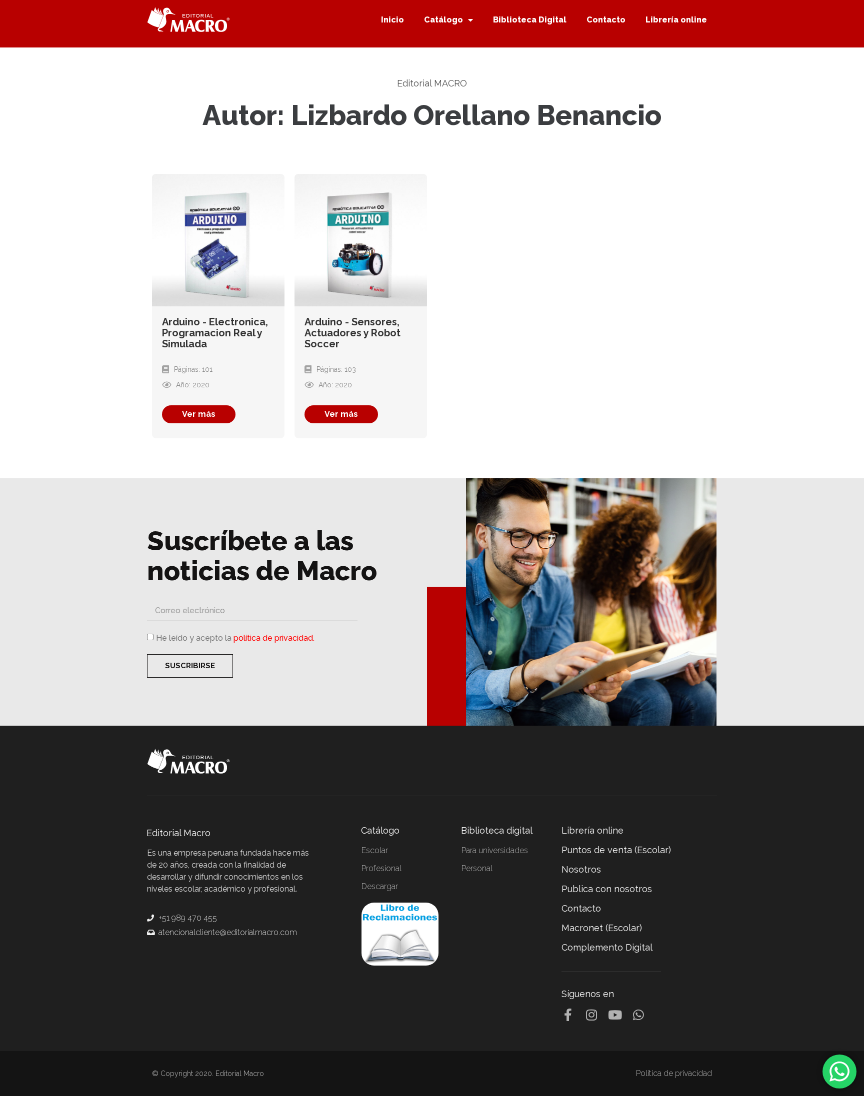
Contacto (606, 19)
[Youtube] (614, 1015)
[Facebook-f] (568, 1015)
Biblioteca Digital (529, 19)
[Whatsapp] (638, 1015)
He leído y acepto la (235, 638)
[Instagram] (591, 1015)
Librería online (676, 19)
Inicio (392, 19)
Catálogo (443, 19)
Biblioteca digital (496, 830)
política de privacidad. (274, 638)
